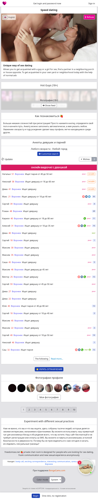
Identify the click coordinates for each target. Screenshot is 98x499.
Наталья (6, 174)
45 (10, 262)
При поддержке (49, 470)
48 (11, 211)
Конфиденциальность (52, 488)
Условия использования (68, 488)
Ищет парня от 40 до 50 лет (38, 174)
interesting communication (58, 461)
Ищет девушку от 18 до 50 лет (38, 335)
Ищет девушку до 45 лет (36, 269)
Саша (5, 262)
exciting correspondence (35, 461)
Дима (5, 189)
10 (74, 409)
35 (12, 255)
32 (8, 349)
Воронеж (19, 174)
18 (11, 240)
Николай (6, 181)
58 (13, 181)
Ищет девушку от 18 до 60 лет (40, 181)
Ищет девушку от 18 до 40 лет (36, 196)
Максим (6, 247)
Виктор (5, 276)
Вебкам (89, 16)
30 (12, 247)
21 (9, 196)
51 (13, 174)
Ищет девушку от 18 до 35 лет (39, 225)
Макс (4, 196)
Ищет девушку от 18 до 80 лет (39, 218)
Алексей (6, 225)
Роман (5, 211)
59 (11, 284)
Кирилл (6, 218)
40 (12, 218)
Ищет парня (27, 349)
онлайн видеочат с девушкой (49, 167)
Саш (4, 349)
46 (12, 269)
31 (12, 225)
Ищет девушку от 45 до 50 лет (38, 284)
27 (10, 291)
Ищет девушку (29, 189)
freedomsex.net (12, 452)
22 (10, 298)
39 (11, 203)
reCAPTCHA (40, 488)
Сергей (5, 203)
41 (10, 189)
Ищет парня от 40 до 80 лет (34, 306)
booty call (20, 461)
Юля (4, 306)
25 (11, 276)
